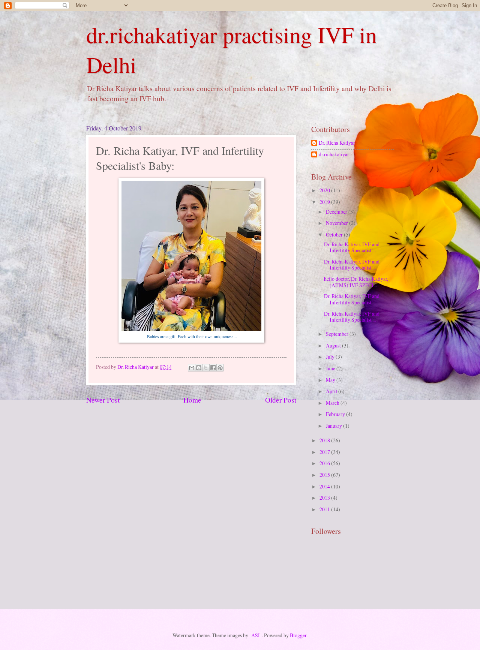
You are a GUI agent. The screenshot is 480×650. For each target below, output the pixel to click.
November (337, 222)
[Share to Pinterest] (220, 367)
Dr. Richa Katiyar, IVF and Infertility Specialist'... (352, 247)
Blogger (298, 635)
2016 (325, 463)
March (333, 402)
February (336, 414)
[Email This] (191, 367)
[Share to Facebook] (213, 367)
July (331, 356)
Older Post (280, 399)
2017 (325, 451)
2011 (325, 509)
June (331, 368)
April (332, 391)
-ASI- (255, 635)
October (335, 234)
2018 (325, 440)
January (334, 425)
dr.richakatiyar (334, 154)
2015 (325, 474)
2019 (325, 201)
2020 (325, 190)
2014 (325, 486)
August (334, 345)
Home (192, 399)
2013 (325, 497)
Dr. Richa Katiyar (337, 143)
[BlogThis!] (198, 367)
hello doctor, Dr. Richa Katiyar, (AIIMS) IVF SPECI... (356, 282)
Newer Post (103, 399)
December (337, 211)
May (331, 379)
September (338, 333)
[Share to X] (206, 367)
